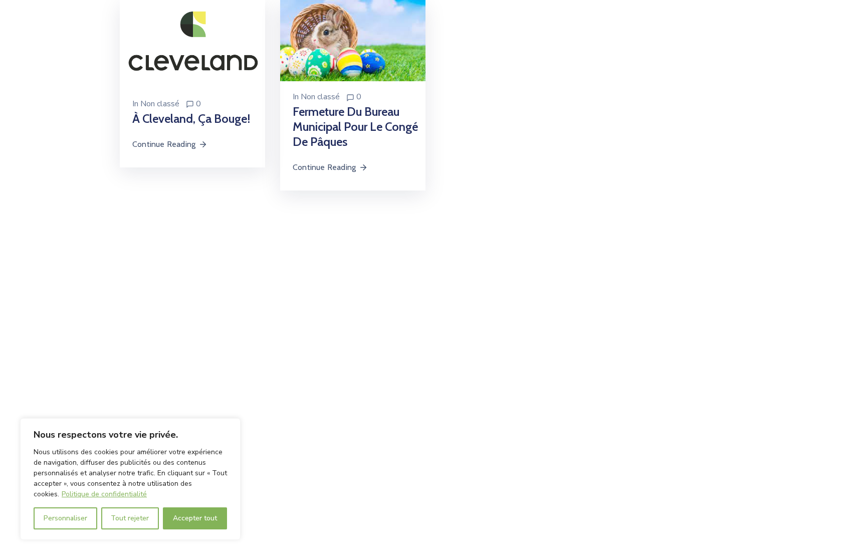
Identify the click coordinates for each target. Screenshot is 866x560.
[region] (130, 479)
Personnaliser (65, 518)
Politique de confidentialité (104, 494)
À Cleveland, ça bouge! (191, 118)
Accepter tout (195, 518)
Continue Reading (163, 144)
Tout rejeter (130, 518)
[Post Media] (192, 43)
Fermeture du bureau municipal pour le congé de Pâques (355, 126)
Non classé (159, 103)
